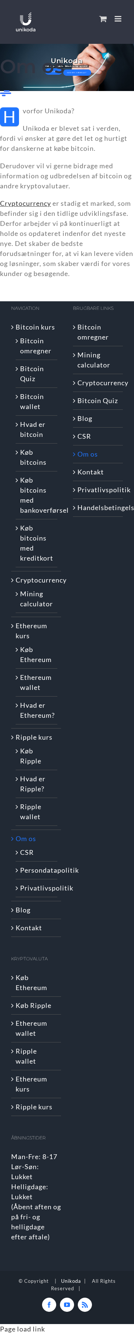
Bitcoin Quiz (32, 373)
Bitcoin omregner (35, 346)
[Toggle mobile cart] (103, 19)
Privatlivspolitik (37, 888)
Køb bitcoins (33, 457)
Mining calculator (36, 599)
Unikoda (71, 1281)
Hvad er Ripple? (32, 784)
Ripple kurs (34, 737)
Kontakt (29, 928)
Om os (26, 838)
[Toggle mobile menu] (119, 19)
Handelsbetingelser (98, 507)
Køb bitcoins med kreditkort (36, 543)
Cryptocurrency (36, 580)
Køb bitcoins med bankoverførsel (37, 495)
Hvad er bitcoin (32, 429)
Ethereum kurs (31, 631)
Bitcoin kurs (35, 327)
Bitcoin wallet (32, 401)
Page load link (22, 1329)
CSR (27, 852)
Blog (23, 910)
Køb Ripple (30, 756)
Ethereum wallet (36, 682)
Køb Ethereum (36, 654)
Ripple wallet (30, 811)
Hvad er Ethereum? (37, 710)
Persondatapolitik (37, 870)
